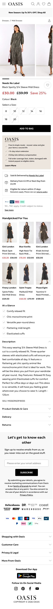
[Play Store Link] (25, 577)
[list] (25, 50)
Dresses (5, 21)
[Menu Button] (4, 4)
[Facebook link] (29, 590)
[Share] (47, 20)
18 (6, 117)
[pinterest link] (22, 590)
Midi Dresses (17, 21)
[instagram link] (15, 590)
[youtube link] (36, 590)
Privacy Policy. (35, 496)
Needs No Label (11, 81)
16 (40, 109)
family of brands (24, 487)
